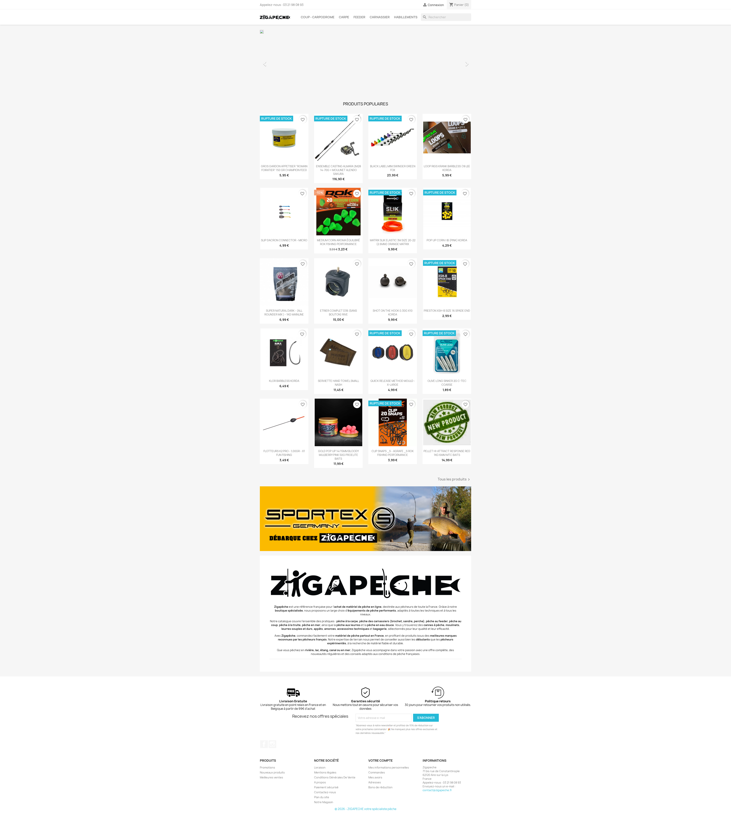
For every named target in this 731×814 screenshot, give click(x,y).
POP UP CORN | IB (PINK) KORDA (447, 240)
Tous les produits (454, 479)
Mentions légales (325, 772)
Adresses (374, 782)
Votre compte (380, 760)
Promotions (267, 767)
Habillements (405, 17)
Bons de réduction (380, 787)
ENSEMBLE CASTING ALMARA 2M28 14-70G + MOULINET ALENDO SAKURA (338, 170)
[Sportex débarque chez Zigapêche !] (365, 518)
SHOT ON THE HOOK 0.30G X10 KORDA (393, 312)
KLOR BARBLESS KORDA (284, 381)
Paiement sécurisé (326, 787)
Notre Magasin (323, 802)
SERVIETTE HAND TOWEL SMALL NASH (338, 382)
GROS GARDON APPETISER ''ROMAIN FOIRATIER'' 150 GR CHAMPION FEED (284, 168)
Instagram (272, 744)
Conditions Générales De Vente (334, 777)
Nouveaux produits (272, 772)
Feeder (359, 17)
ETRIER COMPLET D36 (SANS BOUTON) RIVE (338, 312)
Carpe (344, 17)
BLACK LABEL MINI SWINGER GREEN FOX (392, 168)
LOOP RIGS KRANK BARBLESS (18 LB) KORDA (447, 168)
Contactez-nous (325, 792)
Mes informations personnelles (388, 767)
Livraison (320, 767)
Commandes (376, 772)
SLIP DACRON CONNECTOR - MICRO (284, 240)
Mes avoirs (375, 777)
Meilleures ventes (271, 777)
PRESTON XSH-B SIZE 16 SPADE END (447, 310)
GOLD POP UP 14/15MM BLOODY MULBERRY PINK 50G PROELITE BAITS (338, 454)
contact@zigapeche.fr (437, 790)
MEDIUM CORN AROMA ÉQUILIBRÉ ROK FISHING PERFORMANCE (338, 242)
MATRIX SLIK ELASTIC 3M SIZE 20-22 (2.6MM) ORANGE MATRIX (392, 242)
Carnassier (380, 17)
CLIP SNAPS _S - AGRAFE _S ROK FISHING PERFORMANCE (393, 453)
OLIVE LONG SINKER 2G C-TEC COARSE (447, 382)
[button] (276, 61)
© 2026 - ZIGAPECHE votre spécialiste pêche (365, 809)
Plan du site (321, 797)
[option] (365, 61)
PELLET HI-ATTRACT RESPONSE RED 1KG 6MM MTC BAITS (447, 453)
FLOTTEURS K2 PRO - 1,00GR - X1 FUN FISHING (284, 453)
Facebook (264, 744)
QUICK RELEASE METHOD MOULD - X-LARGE (392, 382)
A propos (320, 782)
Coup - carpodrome (317, 17)
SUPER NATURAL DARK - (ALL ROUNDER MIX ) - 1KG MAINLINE (284, 312)
